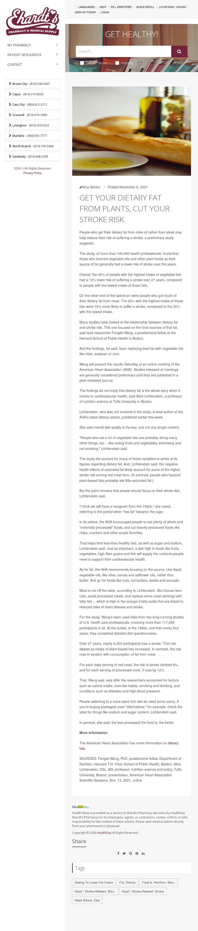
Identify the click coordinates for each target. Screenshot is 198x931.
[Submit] (179, 51)
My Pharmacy (19, 45)
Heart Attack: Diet (87, 900)
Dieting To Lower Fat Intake (94, 882)
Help (102, 7)
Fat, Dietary (127, 882)
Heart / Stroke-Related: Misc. (95, 891)
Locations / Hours (172, 7)
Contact (14, 64)
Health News (97, 62)
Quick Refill (145, 7)
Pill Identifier (121, 7)
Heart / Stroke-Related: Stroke (143, 891)
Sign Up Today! (85, 12)
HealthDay (104, 833)
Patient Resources (24, 54)
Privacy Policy (32, 173)
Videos (127, 62)
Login (105, 12)
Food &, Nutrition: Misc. (158, 882)
